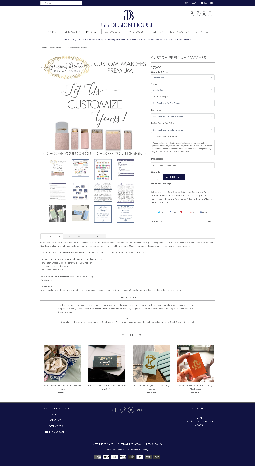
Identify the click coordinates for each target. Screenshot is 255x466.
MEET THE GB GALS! (103, 444)
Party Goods (201, 195)
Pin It (185, 212)
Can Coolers (112, 32)
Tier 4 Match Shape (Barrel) (52, 270)
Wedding (164, 202)
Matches (91, 32)
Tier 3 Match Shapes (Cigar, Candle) (55, 266)
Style (154, 84)
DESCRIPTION (52, 236)
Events (156, 32)
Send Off (155, 202)
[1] (94, 105)
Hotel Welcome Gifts (178, 195)
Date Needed (157, 159)
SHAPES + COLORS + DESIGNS (84, 236)
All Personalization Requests (164, 136)
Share (174, 212)
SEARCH (56, 414)
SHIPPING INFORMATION (129, 444)
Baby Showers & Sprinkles (179, 192)
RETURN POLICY (154, 444)
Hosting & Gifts (178, 32)
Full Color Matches (48, 280)
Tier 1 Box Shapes (159, 96)
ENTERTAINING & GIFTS (55, 432)
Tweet (163, 212)
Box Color (156, 110)
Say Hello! (191, 3)
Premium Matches (204, 199)
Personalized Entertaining (162, 199)
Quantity (155, 172)
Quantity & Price (159, 72)
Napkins (51, 32)
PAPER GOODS (56, 426)
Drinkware (71, 32)
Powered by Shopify (139, 450)
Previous (158, 221)
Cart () (208, 3)
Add (194, 212)
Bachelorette (197, 192)
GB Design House (122, 450)
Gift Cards (202, 32)
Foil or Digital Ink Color (162, 123)
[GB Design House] (127, 19)
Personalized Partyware (185, 199)
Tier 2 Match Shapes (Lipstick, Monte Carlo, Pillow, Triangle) (66, 263)
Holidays (164, 195)
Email (204, 212)
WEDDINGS (55, 420)
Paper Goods (136, 32)
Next (210, 221)
